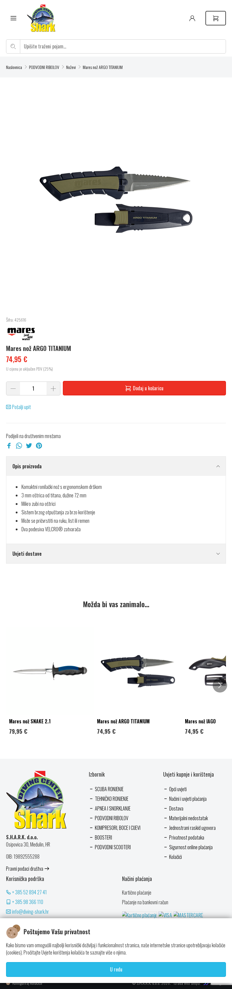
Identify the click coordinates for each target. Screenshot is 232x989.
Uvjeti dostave (27, 553)
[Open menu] (13, 18)
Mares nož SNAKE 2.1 (30, 721)
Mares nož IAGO (200, 721)
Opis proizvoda (27, 466)
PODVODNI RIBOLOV (44, 67)
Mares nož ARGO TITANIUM (103, 67)
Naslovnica (14, 67)
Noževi (71, 67)
